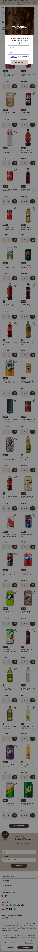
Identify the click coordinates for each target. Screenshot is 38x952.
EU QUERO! (19, 62)
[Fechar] (29, 11)
